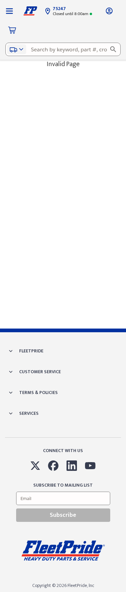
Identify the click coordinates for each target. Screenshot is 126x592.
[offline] (124, 591)
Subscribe (63, 515)
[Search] (113, 49)
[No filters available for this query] (9, 11)
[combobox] (63, 49)
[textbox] (63, 49)
